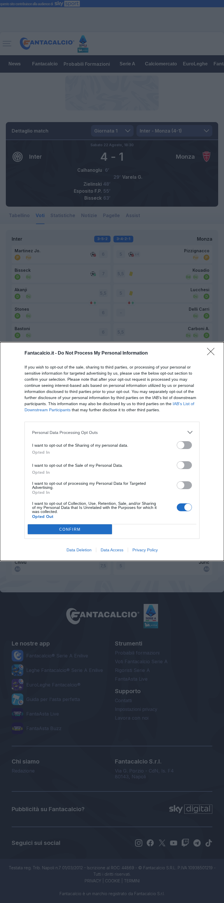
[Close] (212, 353)
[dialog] (112, 451)
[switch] (184, 445)
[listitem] (112, 432)
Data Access (112, 550)
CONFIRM (70, 529)
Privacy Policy (145, 550)
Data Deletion (79, 550)
